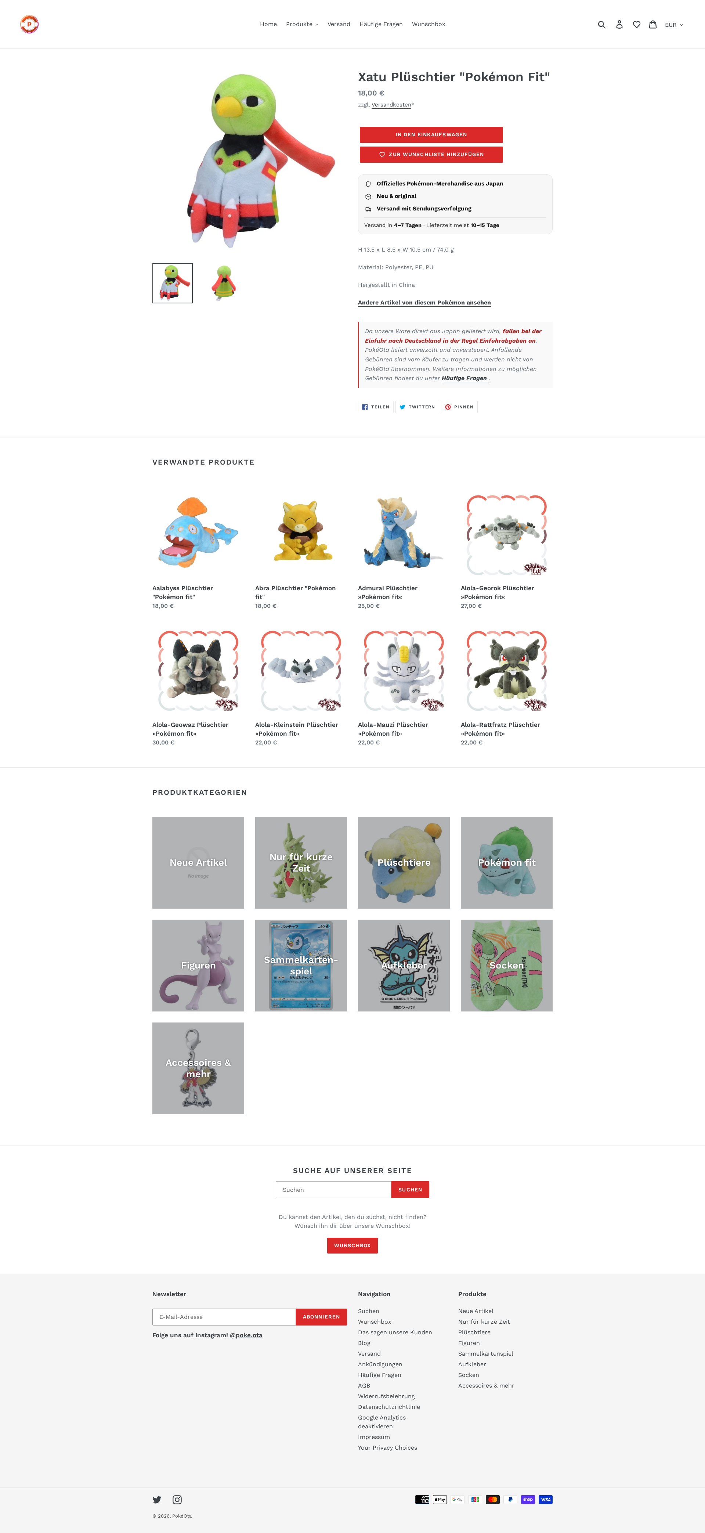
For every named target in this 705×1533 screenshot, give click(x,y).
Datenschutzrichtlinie (389, 1406)
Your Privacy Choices (387, 1447)
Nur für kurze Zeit (484, 1321)
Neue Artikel (476, 1310)
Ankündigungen (380, 1364)
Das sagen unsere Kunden (395, 1332)
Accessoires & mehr (486, 1385)
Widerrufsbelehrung (386, 1396)
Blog (364, 1342)
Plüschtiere (474, 1332)
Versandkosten (391, 104)
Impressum (374, 1436)
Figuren (469, 1342)
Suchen (410, 1190)
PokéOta (182, 1516)
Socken (468, 1374)
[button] (637, 24)
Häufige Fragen (465, 378)
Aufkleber (472, 1364)
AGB (364, 1385)
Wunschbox (352, 1245)
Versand (369, 1353)
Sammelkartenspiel (485, 1353)
